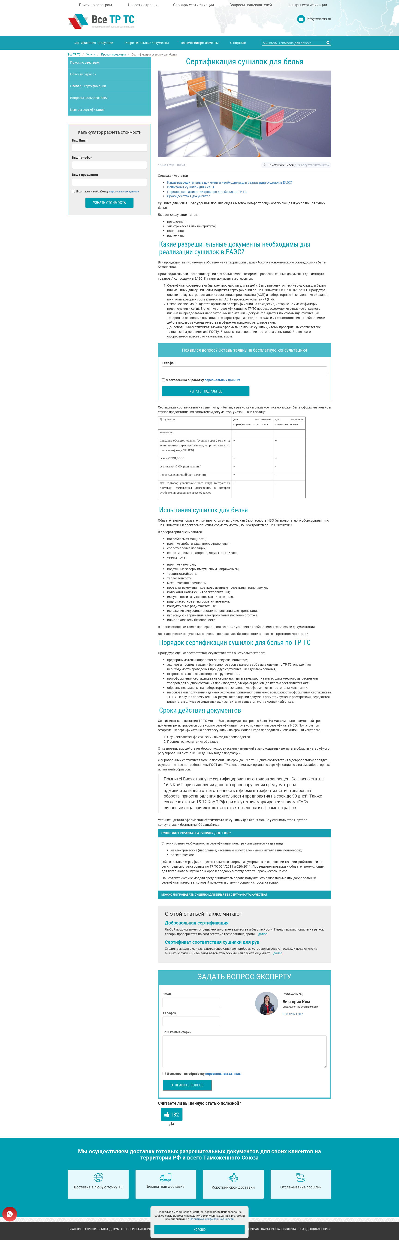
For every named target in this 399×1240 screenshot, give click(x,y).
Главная (75, 1229)
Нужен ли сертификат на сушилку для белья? (196, 833)
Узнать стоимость (109, 202)
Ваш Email (80, 140)
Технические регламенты (199, 42)
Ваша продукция (85, 174)
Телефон (168, 363)
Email (167, 994)
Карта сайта (270, 1229)
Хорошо (200, 1229)
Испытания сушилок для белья (190, 187)
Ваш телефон (82, 157)
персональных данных (222, 380)
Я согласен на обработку (203, 380)
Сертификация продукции (93, 42)
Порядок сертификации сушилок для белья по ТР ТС (207, 191)
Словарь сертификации (193, 4)
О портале (238, 42)
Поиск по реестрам (95, 4)
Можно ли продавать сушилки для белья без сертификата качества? (214, 894)
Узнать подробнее (205, 391)
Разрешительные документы (147, 42)
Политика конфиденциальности (305, 1229)
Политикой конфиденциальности (212, 1219)
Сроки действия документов (188, 196)
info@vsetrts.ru (318, 19)
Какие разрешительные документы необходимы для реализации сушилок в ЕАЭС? (230, 182)
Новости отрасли (142, 4)
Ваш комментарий (177, 1032)
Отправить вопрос (187, 1085)
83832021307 (293, 1014)
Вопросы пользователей (251, 4)
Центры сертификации (307, 4)
